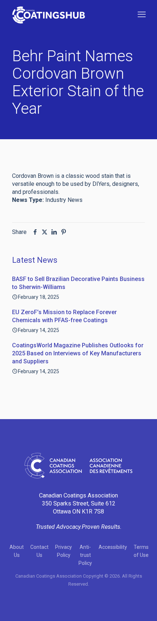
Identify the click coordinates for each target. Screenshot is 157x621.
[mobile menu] (141, 14)
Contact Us (39, 551)
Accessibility (113, 547)
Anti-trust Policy (85, 555)
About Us (16, 551)
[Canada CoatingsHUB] (48, 14)
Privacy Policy (63, 551)
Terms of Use (141, 551)
